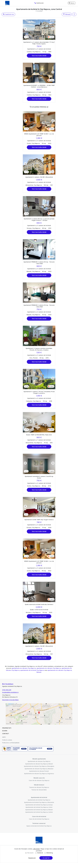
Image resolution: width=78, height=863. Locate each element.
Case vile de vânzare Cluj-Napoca (39, 780)
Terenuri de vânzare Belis (39, 790)
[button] (74, 14)
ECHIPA (4, 731)
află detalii (36, 849)
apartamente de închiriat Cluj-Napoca (32, 670)
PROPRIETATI (6, 728)
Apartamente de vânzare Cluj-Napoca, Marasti (39, 764)
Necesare (30, 853)
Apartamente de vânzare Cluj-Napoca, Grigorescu (39, 773)
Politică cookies (7, 740)
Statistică (40, 853)
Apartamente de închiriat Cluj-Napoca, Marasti (39, 809)
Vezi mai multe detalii (39, 56)
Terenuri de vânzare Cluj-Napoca (39, 787)
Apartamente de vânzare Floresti (39, 771)
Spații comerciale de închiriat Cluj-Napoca (39, 826)
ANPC (4, 737)
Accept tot (46, 858)
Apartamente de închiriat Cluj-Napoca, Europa (39, 805)
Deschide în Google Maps (10, 700)
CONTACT (5, 733)
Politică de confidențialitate (10, 742)
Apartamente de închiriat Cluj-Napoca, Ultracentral (39, 802)
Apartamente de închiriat (39, 797)
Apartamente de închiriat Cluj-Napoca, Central (39, 812)
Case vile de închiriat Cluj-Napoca (39, 819)
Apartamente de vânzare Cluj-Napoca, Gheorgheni (39, 766)
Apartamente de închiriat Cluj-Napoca (39, 800)
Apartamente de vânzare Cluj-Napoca (39, 761)
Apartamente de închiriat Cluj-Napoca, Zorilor (39, 807)
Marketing (50, 853)
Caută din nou (9, 14)
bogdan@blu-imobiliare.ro (10, 692)
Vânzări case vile (39, 778)
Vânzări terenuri (39, 785)
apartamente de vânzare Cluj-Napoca (24, 668)
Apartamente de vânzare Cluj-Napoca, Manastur (39, 768)
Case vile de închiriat (39, 816)
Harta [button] (52, 37)
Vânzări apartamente (39, 759)
